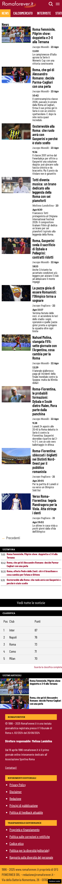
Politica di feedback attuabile (26, 812)
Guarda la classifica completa (48, 667)
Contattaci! (11, 767)
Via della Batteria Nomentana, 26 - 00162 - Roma (29, 880)
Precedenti (11, 537)
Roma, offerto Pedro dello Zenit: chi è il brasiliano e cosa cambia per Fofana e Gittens (32, 572)
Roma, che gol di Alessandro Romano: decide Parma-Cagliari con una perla (33, 564)
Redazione (15, 798)
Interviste (44, 13)
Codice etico (16, 843)
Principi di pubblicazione (23, 805)
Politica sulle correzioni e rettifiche (29, 836)
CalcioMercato (23, 13)
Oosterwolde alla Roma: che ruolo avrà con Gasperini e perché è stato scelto (34, 581)
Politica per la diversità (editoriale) (29, 850)
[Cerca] (51, 4)
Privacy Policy (17, 785)
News (5, 13)
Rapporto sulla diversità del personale (31, 857)
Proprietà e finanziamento (24, 830)
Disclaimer (15, 792)
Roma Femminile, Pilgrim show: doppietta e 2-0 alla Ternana (32, 555)
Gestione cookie (54, 881)
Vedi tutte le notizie (31, 602)
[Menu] (58, 4)
